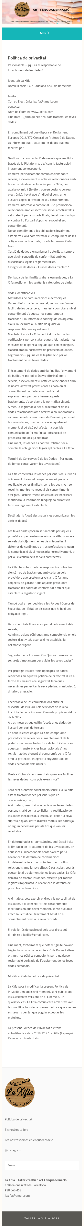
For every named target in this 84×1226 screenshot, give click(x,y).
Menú (44, 33)
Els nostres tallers (16, 1130)
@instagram (13, 1150)
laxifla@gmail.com (17, 1195)
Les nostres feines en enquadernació (29, 1140)
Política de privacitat (18, 1119)
